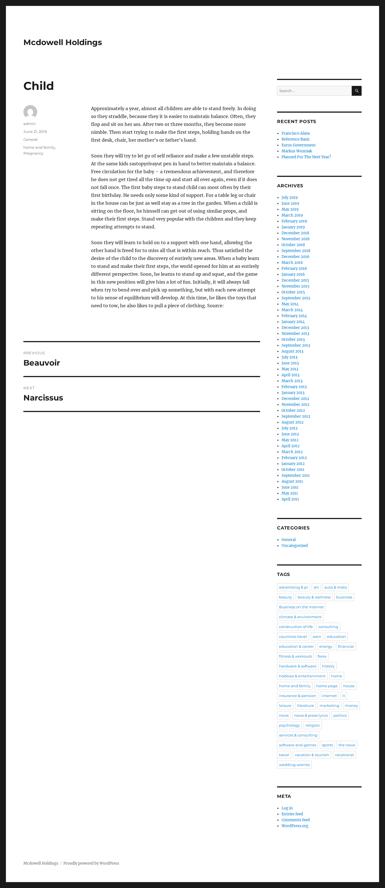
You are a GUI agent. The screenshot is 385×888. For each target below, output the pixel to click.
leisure (285, 705)
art (316, 587)
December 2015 (295, 280)
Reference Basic (296, 139)
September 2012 (296, 416)
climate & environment (300, 617)
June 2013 (290, 363)
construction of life (296, 626)
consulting (328, 626)
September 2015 (296, 298)
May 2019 (290, 209)
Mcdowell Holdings (62, 42)
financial (346, 646)
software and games (297, 745)
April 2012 (291, 446)
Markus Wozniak (297, 151)
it (343, 695)
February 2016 (294, 268)
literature (305, 705)
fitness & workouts (295, 656)
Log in (287, 808)
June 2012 (290, 434)
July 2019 (290, 197)
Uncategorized (295, 545)
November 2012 (295, 404)
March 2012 (292, 451)
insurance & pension (297, 695)
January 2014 (293, 321)
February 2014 (294, 315)
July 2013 (289, 357)
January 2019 (293, 227)
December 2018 (295, 233)
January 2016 (293, 274)
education (336, 636)
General (30, 139)
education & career (296, 646)
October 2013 (293, 339)
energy (325, 646)
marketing (329, 705)
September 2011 (296, 475)
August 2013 (292, 351)
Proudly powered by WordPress (91, 863)
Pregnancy (33, 153)
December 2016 (295, 256)
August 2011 (292, 481)
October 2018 (293, 244)
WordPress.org (295, 826)
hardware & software (298, 666)
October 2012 (293, 410)
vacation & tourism (312, 755)
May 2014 (290, 304)
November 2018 (295, 239)
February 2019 (294, 221)
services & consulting (298, 735)
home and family (39, 147)
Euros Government (299, 145)
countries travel (293, 636)
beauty (285, 597)
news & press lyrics (311, 715)
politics (340, 715)
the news (346, 745)
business (344, 597)
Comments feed (296, 820)
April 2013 (290, 375)
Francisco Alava (296, 133)
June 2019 (290, 203)
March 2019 (292, 215)
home (336, 676)
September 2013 (296, 345)
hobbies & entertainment (302, 676)
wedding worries (294, 764)
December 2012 (295, 398)
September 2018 (296, 250)
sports (327, 745)
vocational (344, 755)
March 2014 (292, 310)
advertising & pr (293, 587)
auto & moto (335, 587)
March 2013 (292, 381)
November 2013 (295, 333)
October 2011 (293, 469)
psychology (289, 725)
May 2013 (290, 369)
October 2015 (293, 292)
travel (284, 755)
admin (29, 123)
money (351, 705)
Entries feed (292, 814)
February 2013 (294, 386)
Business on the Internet (301, 607)
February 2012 (294, 457)
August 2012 (293, 422)
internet (329, 695)
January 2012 (293, 463)
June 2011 (290, 487)
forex (322, 656)
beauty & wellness (314, 597)
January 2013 (293, 392)
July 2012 (290, 428)
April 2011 (290, 499)
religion (313, 725)
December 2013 (295, 327)
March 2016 (292, 262)
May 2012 (290, 440)
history (328, 666)
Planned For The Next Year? (306, 157)
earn (317, 636)
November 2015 (295, 286)
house (349, 686)
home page (327, 686)
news (284, 715)
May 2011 (290, 493)
